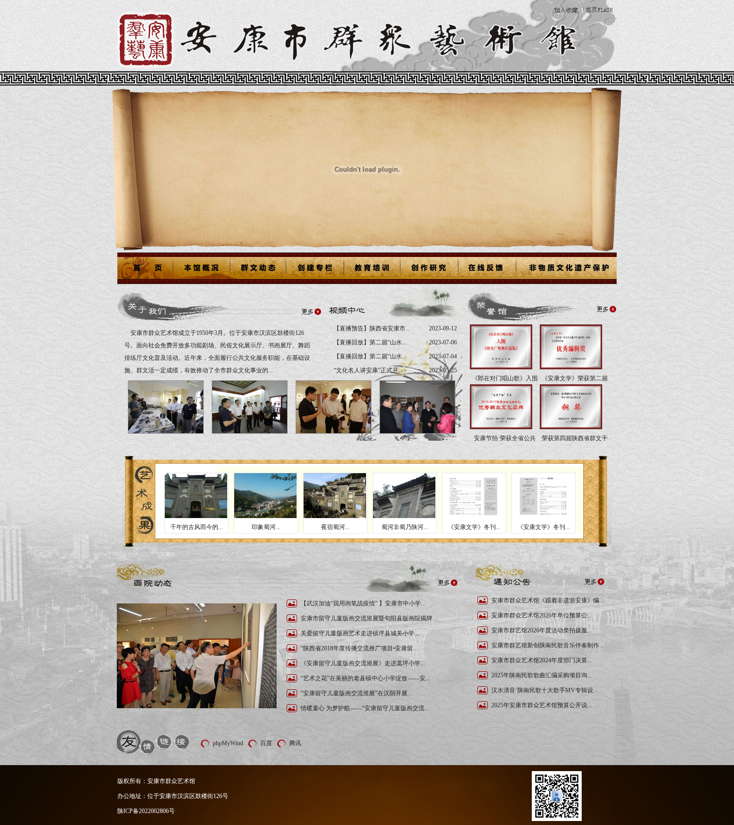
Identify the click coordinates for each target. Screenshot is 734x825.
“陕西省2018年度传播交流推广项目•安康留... (359, 648)
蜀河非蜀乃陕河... (404, 527)
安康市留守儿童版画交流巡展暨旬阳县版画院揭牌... (369, 618)
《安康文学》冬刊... (474, 527)
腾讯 (295, 743)
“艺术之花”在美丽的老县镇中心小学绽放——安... (365, 678)
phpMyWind (228, 743)
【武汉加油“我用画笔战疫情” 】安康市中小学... (363, 603)
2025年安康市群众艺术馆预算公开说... (541, 705)
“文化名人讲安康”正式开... (367, 370)
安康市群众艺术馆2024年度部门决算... (541, 660)
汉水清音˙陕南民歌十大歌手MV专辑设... (544, 690)
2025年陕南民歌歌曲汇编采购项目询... (541, 675)
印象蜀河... (266, 527)
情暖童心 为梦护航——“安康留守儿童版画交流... (365, 708)
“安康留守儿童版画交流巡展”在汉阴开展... (356, 693)
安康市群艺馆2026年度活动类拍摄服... (541, 630)
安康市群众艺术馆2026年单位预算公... (541, 615)
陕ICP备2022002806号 (146, 811)
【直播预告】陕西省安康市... (371, 328)
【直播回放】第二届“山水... (369, 342)
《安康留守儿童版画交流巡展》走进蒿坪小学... (363, 663)
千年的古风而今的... (196, 527)
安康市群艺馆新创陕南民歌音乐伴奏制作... (547, 645)
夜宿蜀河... (335, 527)
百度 (266, 743)
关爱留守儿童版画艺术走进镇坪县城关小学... (360, 633)
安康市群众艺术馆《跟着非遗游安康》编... (547, 600)
